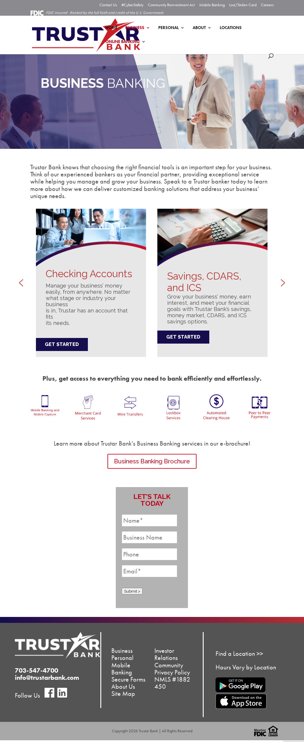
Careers (267, 5)
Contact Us (108, 5)
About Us (123, 686)
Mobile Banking (212, 5)
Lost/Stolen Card (242, 5)
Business (134, 27)
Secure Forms (128, 679)
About (199, 27)
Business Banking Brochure (152, 461)
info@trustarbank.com (47, 677)
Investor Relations (166, 654)
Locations (231, 27)
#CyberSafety (132, 5)
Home (111, 27)
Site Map (123, 694)
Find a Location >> (239, 653)
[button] (21, 283)
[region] (151, 283)
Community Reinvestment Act (171, 5)
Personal (168, 27)
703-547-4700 (36, 670)
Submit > (132, 591)
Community (168, 665)
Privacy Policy (172, 672)
